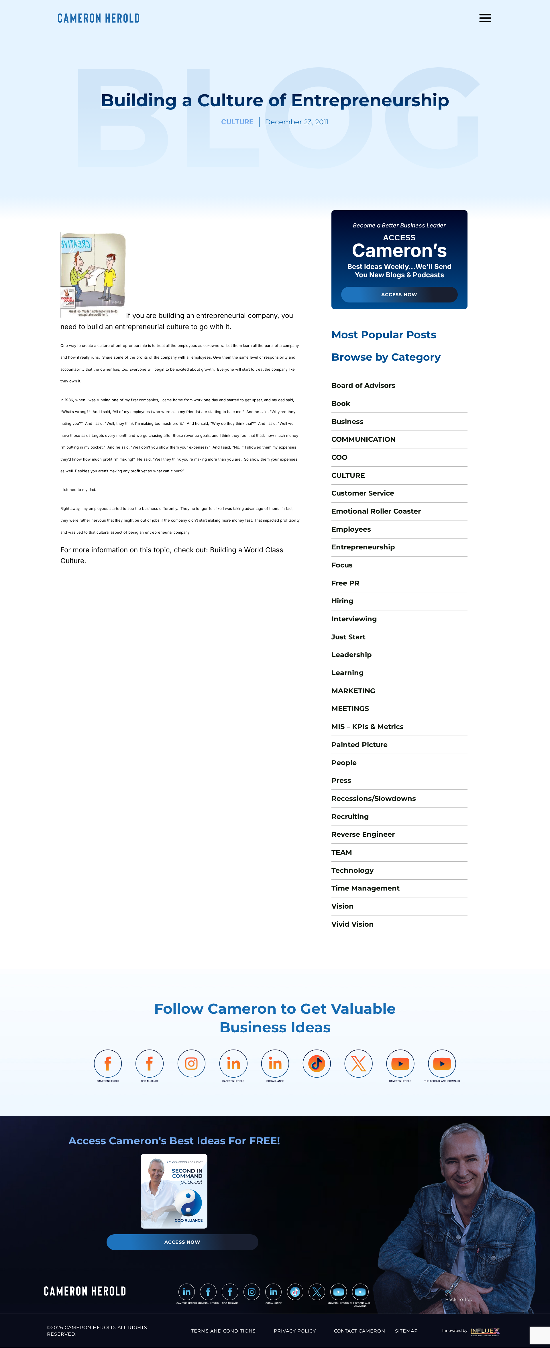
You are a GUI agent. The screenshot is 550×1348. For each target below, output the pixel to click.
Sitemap (406, 1331)
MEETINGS (350, 708)
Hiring (342, 601)
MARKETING (353, 691)
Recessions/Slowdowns (373, 798)
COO (339, 457)
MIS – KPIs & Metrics (367, 726)
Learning (347, 673)
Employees (351, 529)
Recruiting (350, 816)
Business (347, 421)
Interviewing (354, 619)
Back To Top (458, 1299)
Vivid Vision (352, 924)
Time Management (365, 888)
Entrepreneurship (363, 547)
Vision (342, 906)
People (344, 763)
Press (341, 780)
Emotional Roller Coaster (376, 511)
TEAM (341, 852)
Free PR (345, 583)
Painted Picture (359, 744)
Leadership (351, 655)
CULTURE (348, 475)
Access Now (399, 294)
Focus (342, 565)
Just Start (348, 637)
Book (340, 403)
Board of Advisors (363, 385)
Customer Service (362, 493)
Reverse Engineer (363, 834)
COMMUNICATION (363, 439)
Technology (352, 870)
